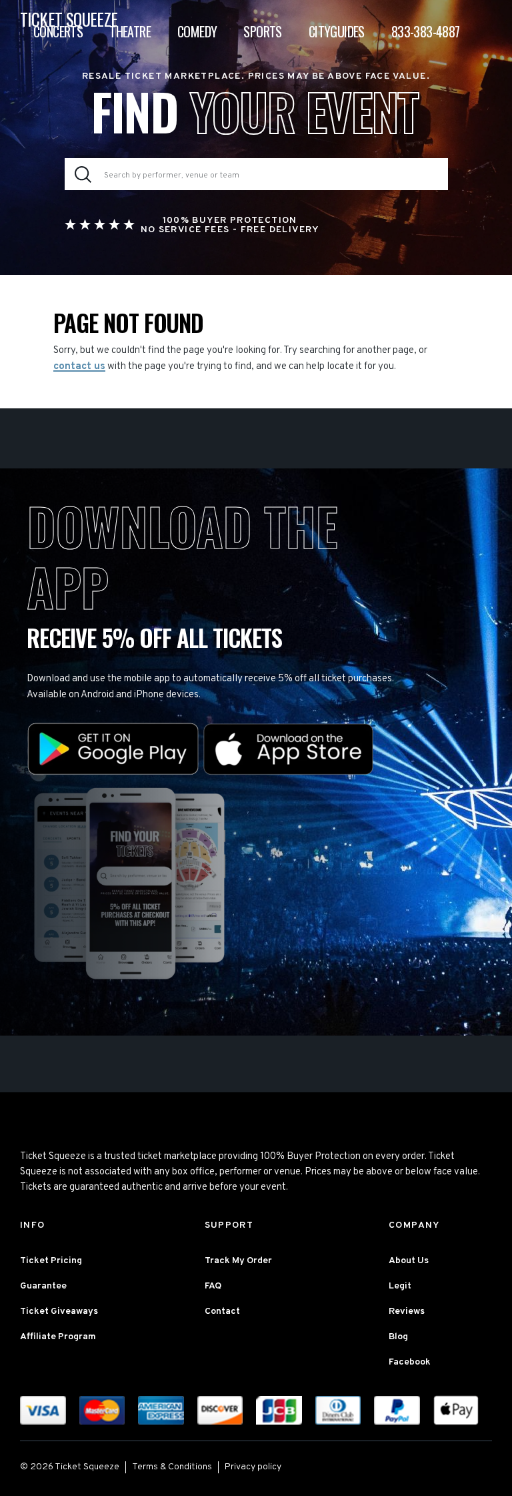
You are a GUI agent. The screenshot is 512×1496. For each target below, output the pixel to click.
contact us (79, 367)
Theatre (130, 31)
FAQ (213, 1286)
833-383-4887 (425, 31)
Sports (262, 31)
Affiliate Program (58, 1337)
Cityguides (337, 31)
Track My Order (238, 1260)
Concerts (58, 31)
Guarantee (43, 1286)
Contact (222, 1311)
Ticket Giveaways (59, 1311)
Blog (398, 1337)
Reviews (407, 1311)
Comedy (197, 31)
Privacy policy (253, 1467)
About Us (409, 1260)
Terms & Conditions (172, 1467)
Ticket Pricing (51, 1260)
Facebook (410, 1362)
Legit (400, 1286)
